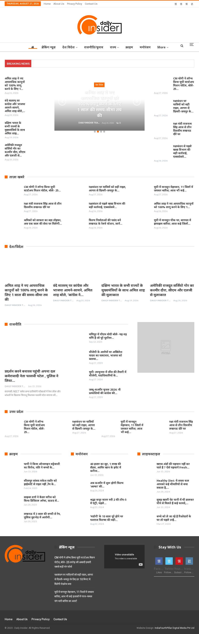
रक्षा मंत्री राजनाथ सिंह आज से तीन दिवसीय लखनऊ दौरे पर (182, 129)
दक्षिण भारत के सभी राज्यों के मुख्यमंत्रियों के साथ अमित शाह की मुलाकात (123, 290)
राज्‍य (113, 47)
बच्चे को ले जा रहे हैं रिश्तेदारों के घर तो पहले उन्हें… (174, 518)
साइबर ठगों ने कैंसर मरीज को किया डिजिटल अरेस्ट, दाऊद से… (41, 498)
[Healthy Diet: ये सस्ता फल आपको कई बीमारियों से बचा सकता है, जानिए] (145, 485)
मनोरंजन (145, 47)
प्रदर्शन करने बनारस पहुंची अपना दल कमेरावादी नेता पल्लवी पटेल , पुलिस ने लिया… (31, 376)
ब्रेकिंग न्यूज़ (49, 47)
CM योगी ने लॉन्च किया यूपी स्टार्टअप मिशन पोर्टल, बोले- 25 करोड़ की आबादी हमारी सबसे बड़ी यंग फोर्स (74, 562)
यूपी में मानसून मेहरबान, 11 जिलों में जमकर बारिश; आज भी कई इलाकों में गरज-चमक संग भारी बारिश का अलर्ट (74, 596)
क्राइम (129, 47)
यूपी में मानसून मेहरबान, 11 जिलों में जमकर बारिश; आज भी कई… (173, 188)
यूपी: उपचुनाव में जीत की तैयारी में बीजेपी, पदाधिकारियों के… (107, 373)
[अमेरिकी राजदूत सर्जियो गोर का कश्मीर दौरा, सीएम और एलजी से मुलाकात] (36, 149)
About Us (58, 3)
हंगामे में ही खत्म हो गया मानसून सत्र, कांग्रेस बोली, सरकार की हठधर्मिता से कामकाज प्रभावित (76, 63)
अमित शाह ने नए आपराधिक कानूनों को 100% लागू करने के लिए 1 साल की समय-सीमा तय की (99, 103)
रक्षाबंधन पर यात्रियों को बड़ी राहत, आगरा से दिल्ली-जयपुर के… (183, 106)
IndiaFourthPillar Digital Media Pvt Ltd (174, 628)
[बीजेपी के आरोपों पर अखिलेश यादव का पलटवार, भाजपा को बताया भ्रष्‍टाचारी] (78, 356)
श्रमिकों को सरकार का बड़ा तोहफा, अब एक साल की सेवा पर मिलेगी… (43, 221)
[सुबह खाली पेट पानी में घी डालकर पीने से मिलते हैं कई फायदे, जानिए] (145, 504)
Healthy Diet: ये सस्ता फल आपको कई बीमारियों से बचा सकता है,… (173, 484)
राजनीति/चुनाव (93, 47)
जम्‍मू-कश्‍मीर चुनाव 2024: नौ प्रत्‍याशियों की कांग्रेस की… (104, 391)
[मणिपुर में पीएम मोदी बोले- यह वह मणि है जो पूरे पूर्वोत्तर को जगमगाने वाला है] (78, 339)
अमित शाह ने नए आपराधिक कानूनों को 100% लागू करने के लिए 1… (173, 205)
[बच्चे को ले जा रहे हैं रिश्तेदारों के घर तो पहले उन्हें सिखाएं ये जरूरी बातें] (145, 521)
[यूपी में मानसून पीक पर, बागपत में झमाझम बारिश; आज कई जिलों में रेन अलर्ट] (143, 224)
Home (47, 3)
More (161, 47)
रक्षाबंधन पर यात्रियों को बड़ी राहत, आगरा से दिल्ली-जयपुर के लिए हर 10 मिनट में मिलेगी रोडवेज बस (73, 579)
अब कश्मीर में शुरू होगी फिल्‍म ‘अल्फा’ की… (106, 484)
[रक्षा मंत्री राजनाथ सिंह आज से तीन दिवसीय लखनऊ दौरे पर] (162, 128)
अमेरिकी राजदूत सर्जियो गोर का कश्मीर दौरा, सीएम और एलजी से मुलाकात (172, 290)
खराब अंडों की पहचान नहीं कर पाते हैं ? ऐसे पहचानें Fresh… (173, 465)
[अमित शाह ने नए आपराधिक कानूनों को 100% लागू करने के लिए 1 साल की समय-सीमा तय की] (36, 83)
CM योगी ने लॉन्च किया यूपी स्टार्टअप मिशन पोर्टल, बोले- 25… (183, 83)
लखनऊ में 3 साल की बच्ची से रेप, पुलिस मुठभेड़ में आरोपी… (42, 515)
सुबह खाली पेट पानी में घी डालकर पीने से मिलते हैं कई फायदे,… (175, 501)
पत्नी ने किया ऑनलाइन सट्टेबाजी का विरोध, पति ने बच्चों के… (42, 465)
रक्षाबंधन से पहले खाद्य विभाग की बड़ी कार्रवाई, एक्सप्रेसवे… (182, 151)
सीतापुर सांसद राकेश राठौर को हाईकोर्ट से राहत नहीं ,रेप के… (40, 482)
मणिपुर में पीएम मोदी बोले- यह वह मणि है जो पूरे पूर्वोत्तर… (108, 336)
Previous (62, 101)
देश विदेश (68, 47)
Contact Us (91, 3)
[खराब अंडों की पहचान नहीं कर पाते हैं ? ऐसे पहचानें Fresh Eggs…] (145, 468)
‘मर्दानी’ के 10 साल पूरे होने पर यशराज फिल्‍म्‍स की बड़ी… (106, 518)
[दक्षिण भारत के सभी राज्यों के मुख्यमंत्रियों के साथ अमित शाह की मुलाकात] (36, 127)
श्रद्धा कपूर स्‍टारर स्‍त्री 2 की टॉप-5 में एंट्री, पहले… (108, 501)
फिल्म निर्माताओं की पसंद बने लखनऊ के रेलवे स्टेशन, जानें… (105, 221)
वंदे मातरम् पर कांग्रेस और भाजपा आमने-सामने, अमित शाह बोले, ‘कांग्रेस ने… (72, 290)
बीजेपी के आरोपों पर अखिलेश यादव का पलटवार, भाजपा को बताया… (105, 355)
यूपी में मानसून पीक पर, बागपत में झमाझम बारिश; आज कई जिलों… (172, 221)
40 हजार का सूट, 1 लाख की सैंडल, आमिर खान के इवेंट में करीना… (105, 467)
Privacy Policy (74, 3)
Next (137, 101)
